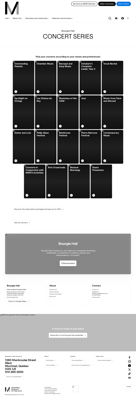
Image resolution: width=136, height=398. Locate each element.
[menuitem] (12, 8)
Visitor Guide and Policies (50, 390)
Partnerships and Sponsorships (52, 393)
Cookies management (49, 391)
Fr (128, 18)
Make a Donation (107, 4)
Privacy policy (47, 387)
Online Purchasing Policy (50, 388)
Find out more (68, 263)
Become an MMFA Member (84, 4)
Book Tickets (123, 4)
